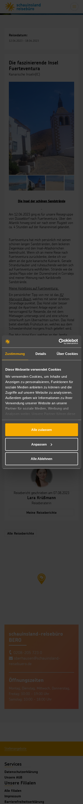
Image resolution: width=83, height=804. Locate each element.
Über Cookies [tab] (67, 354)
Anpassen (39, 444)
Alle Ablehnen (41, 459)
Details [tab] (40, 354)
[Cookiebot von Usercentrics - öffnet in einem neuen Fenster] (59, 341)
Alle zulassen (41, 430)
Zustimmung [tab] (15, 354)
